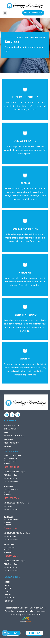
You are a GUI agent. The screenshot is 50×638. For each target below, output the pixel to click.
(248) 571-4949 (11, 556)
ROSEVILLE (8, 486)
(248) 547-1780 (10, 528)
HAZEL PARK (9, 544)
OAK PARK (8, 517)
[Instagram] (17, 414)
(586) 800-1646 (11, 498)
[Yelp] (12, 414)
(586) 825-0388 (11, 467)
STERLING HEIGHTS (12, 455)
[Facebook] (6, 414)
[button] (5, 13)
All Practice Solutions (31, 614)
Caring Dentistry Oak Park (17, 611)
